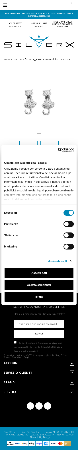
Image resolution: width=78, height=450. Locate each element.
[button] (39, 133)
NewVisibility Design (40, 437)
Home (7, 59)
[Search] (47, 5)
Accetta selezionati (39, 284)
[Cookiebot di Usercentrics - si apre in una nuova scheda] (58, 150)
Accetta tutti (39, 272)
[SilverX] (39, 47)
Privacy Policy (60, 355)
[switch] (68, 224)
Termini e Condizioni (12, 357)
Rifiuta (39, 296)
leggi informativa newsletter (26, 351)
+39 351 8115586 (39, 23)
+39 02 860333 (15, 23)
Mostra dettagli (57, 261)
